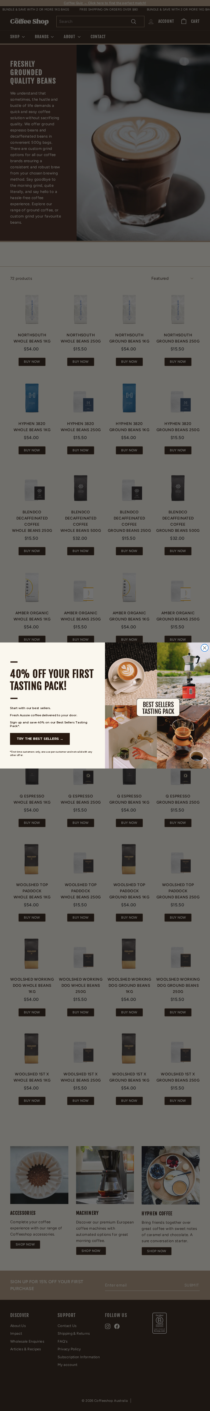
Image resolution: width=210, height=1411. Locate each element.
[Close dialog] (204, 648)
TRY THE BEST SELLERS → (40, 739)
